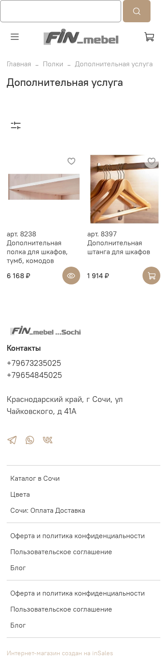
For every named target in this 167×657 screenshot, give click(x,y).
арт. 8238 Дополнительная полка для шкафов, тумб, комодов (37, 247)
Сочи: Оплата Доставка (47, 510)
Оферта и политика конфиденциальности (77, 535)
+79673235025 (34, 363)
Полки (53, 63)
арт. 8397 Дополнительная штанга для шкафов (118, 242)
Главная (19, 63)
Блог (18, 567)
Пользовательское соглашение (61, 551)
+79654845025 (34, 375)
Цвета (20, 494)
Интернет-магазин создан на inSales (60, 653)
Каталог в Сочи (35, 478)
